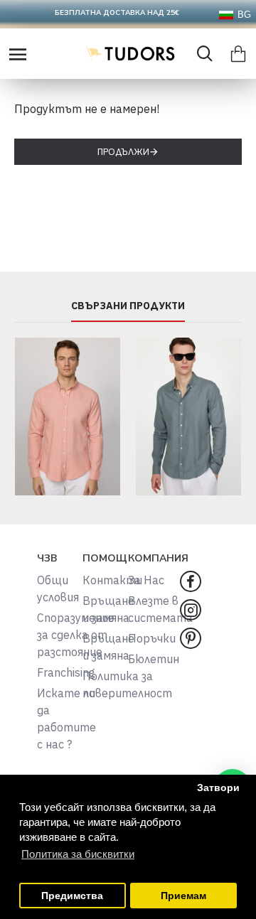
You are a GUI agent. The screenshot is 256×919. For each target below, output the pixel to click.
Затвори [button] (218, 788)
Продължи (123, 152)
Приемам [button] (183, 896)
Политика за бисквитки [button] (77, 854)
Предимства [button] (72, 896)
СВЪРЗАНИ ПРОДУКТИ (128, 306)
